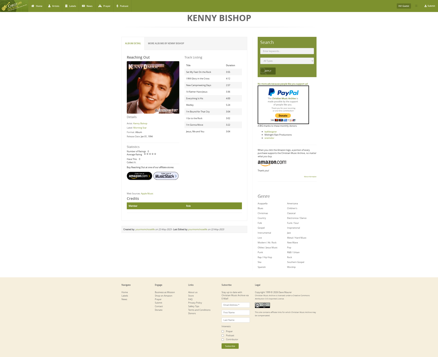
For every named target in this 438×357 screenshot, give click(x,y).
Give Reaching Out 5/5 (155, 154)
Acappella (262, 203)
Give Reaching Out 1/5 (145, 154)
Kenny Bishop (140, 123)
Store (191, 295)
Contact (159, 306)
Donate (158, 309)
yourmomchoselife (145, 229)
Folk (260, 223)
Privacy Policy (195, 302)
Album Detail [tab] (133, 43)
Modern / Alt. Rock (267, 242)
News (89, 6)
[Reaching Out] (153, 87)
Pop (289, 247)
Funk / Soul (293, 223)
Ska (259, 262)
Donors (192, 313)
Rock (289, 257)
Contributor (232, 339)
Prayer (107, 6)
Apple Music (147, 193)
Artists (55, 6)
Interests (226, 326)
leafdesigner (271, 131)
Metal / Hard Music (296, 237)
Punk (260, 252)
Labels (72, 6)
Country (262, 218)
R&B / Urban (293, 252)
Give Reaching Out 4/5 (152, 154)
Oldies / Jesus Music (268, 247)
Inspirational (293, 227)
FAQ (190, 299)
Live (260, 237)
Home (39, 6)
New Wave (292, 242)
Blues (260, 208)
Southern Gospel (295, 262)
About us (192, 292)
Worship (291, 267)
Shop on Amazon (163, 295)
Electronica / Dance (296, 218)
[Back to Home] (14, 6)
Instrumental (264, 232)
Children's (292, 208)
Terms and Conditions (199, 309)
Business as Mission (165, 292)
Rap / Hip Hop (265, 257)
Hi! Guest (403, 6)
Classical (291, 213)
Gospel (261, 227)
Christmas (263, 213)
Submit (431, 5)
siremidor (269, 138)
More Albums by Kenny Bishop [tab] (166, 43)
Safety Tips (193, 306)
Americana (292, 203)
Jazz (289, 232)
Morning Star (140, 127)
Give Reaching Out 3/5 (150, 154)
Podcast (124, 6)
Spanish (262, 267)
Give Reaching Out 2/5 (147, 154)
